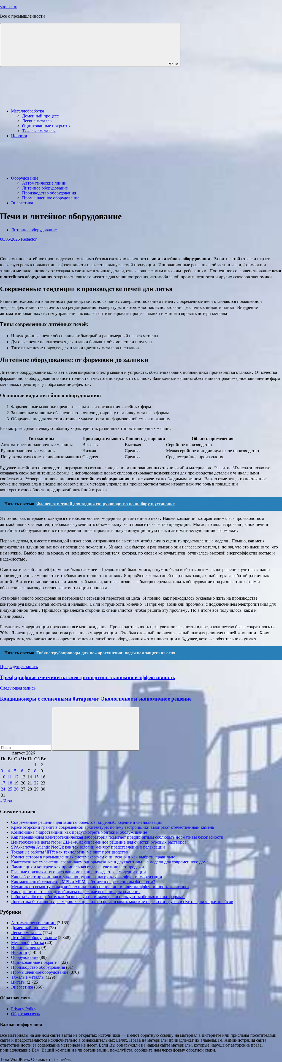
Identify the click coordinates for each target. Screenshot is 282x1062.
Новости (19, 135)
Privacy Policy (23, 1008)
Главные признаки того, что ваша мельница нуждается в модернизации (78, 871)
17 (3, 783)
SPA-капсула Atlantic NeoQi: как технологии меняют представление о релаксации (88, 847)
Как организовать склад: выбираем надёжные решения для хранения (75, 891)
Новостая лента (25, 947)
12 (16, 777)
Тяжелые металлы (39, 130)
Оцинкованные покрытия (46, 126)
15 (36, 777)
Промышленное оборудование (50, 198)
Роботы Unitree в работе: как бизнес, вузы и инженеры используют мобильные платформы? (98, 896)
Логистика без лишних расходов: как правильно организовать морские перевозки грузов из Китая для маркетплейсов (122, 901)
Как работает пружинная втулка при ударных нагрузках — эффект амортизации (86, 876)
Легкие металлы (37, 121)
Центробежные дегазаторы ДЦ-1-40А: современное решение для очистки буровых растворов (99, 842)
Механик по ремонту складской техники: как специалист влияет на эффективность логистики (100, 886)
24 (3, 789)
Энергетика (22, 203)
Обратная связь (25, 1013)
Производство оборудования (49, 193)
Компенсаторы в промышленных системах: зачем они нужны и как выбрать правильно (93, 857)
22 (36, 783)
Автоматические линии (44, 183)
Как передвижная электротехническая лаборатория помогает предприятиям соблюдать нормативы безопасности (117, 837)
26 (16, 789)
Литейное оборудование (45, 188)
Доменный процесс (40, 116)
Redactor (29, 239)
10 (3, 777)
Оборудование (24, 178)
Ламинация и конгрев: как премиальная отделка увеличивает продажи (77, 867)
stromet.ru (8, 6)
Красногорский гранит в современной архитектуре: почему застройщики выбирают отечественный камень (112, 827)
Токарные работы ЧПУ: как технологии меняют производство (69, 852)
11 (10, 777)
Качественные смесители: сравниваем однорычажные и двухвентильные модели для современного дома (109, 862)
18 (10, 783)
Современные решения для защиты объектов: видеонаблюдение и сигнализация (86, 822)
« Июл (6, 800)
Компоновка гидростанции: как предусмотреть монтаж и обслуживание (79, 832)
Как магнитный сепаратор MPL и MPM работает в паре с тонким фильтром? (83, 881)
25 (10, 789)
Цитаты (18, 982)
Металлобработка (27, 111)
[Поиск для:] (26, 747)
